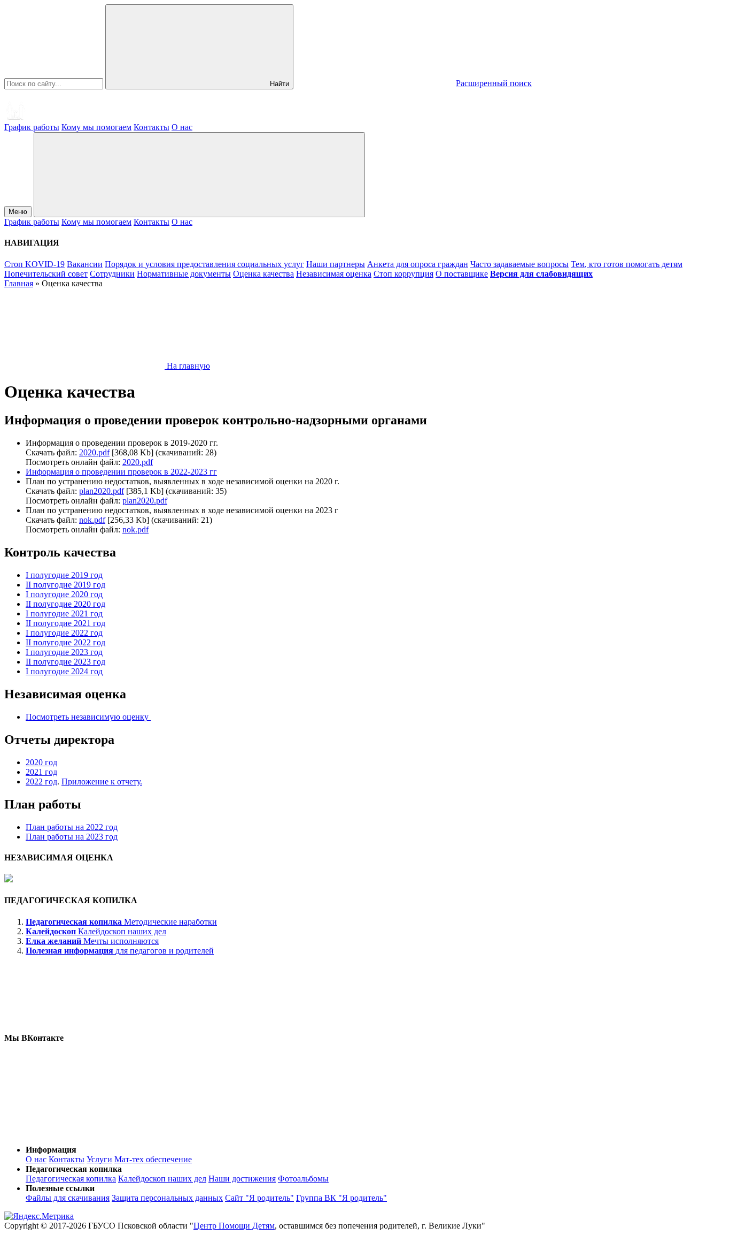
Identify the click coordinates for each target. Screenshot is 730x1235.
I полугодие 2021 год (64, 613)
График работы (31, 127)
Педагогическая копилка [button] (74, 1168)
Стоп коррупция (403, 273)
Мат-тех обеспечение (153, 1159)
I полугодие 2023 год (64, 652)
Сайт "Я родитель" (259, 1197)
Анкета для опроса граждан (417, 264)
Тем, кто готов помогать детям (626, 264)
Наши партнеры (335, 264)
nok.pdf (92, 519)
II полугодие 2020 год (65, 603)
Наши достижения (242, 1178)
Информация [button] (51, 1149)
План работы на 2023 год (72, 836)
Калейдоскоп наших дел (162, 1178)
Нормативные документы (184, 273)
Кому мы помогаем (96, 127)
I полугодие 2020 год (64, 594)
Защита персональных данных (167, 1197)
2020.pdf (94, 452)
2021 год (41, 771)
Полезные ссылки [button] (60, 1188)
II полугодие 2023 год (65, 661)
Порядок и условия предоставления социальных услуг (204, 264)
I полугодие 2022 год (64, 632)
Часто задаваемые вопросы (519, 264)
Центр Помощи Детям (234, 1225)
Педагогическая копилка (71, 1178)
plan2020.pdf (101, 490)
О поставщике (462, 273)
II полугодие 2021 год (65, 623)
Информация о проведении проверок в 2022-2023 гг (121, 471)
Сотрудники (112, 273)
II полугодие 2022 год (65, 642)
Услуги (99, 1159)
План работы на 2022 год (72, 827)
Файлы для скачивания (68, 1197)
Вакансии (85, 264)
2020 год (41, 762)
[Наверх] (84, 1131)
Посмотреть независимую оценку (88, 716)
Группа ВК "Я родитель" (341, 1197)
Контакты (151, 127)
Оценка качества (263, 273)
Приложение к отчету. (101, 781)
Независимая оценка (333, 273)
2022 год (41, 781)
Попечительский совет (46, 273)
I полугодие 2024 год (64, 671)
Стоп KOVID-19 (34, 264)
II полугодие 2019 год (65, 584)
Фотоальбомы (303, 1178)
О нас (182, 127)
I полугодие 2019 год (64, 575)
